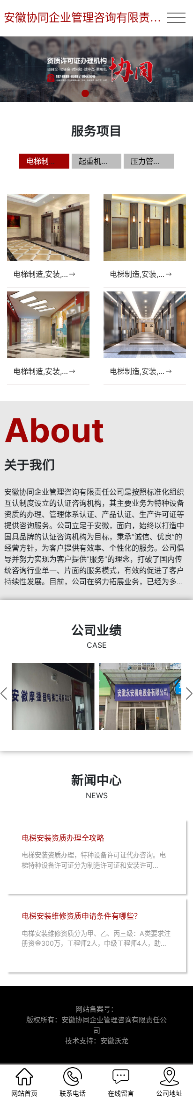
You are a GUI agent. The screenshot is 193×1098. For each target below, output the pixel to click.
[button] (85, 93)
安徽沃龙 (114, 1040)
